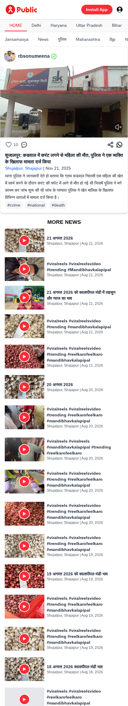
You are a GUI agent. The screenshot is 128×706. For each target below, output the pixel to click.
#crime (13, 205)
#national (36, 205)
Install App (97, 9)
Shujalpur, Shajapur (23, 168)
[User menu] (119, 9)
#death (58, 205)
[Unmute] (118, 127)
